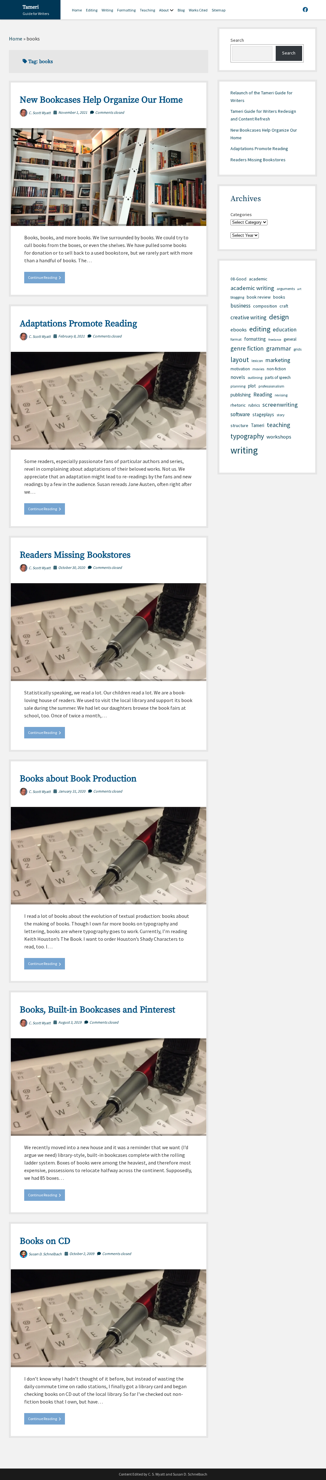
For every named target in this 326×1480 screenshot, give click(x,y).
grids (297, 349)
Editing (91, 10)
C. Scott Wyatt (40, 112)
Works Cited (198, 10)
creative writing (248, 317)
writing (244, 450)
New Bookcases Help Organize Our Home (101, 99)
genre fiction (247, 348)
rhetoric (238, 405)
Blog (181, 10)
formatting (255, 339)
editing (259, 328)
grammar (278, 348)
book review (259, 297)
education (284, 329)
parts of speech (278, 377)
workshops (278, 436)
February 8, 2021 (71, 336)
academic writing (252, 288)
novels (237, 377)
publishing (240, 395)
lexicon (257, 360)
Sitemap (218, 10)
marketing (278, 360)
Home (77, 10)
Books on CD (45, 1241)
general (290, 339)
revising (281, 395)
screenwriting (280, 404)
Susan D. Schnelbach (45, 1253)
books (279, 297)
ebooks (238, 329)
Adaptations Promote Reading (78, 323)
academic (258, 279)
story (281, 414)
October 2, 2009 (81, 1253)
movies (258, 368)
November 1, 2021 (72, 112)
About (164, 10)
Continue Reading (46, 279)
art (299, 289)
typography (247, 436)
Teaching (147, 10)
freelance (274, 339)
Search (237, 40)
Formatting (126, 10)
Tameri (31, 7)
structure (239, 425)
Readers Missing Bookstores (75, 555)
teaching (278, 425)
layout (239, 359)
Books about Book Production (78, 778)
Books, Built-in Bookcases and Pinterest (97, 1009)
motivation (240, 369)
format (236, 339)
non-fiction (276, 369)
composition (265, 306)
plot (252, 386)
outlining (255, 377)
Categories (241, 214)
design (279, 316)
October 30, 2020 (71, 567)
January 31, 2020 (71, 791)
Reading (262, 394)
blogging (237, 297)
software (240, 414)
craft (284, 306)
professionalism (271, 386)
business (240, 305)
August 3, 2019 (70, 1022)
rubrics (254, 405)
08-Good (238, 279)
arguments (286, 288)
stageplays (263, 414)
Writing (107, 10)
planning (237, 386)
